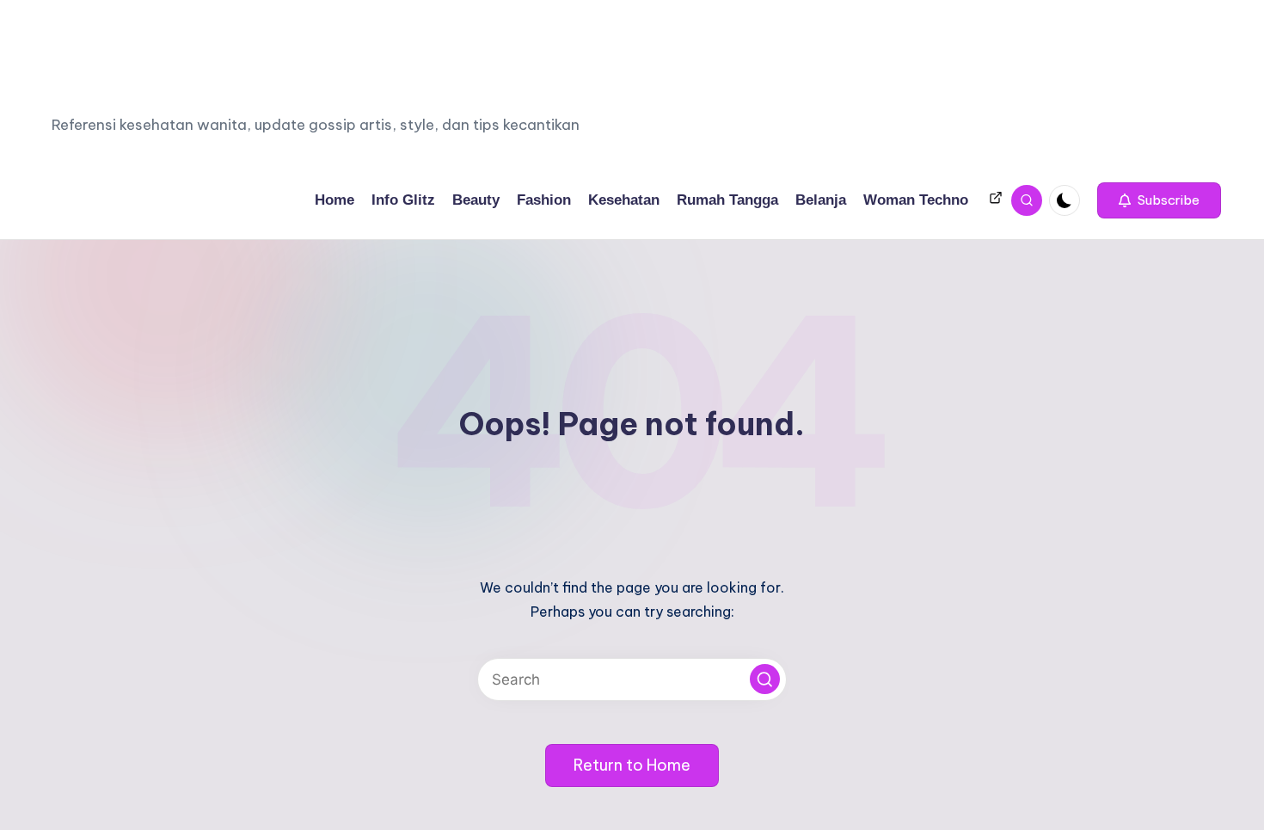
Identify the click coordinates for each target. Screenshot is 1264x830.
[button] (1159, 200)
